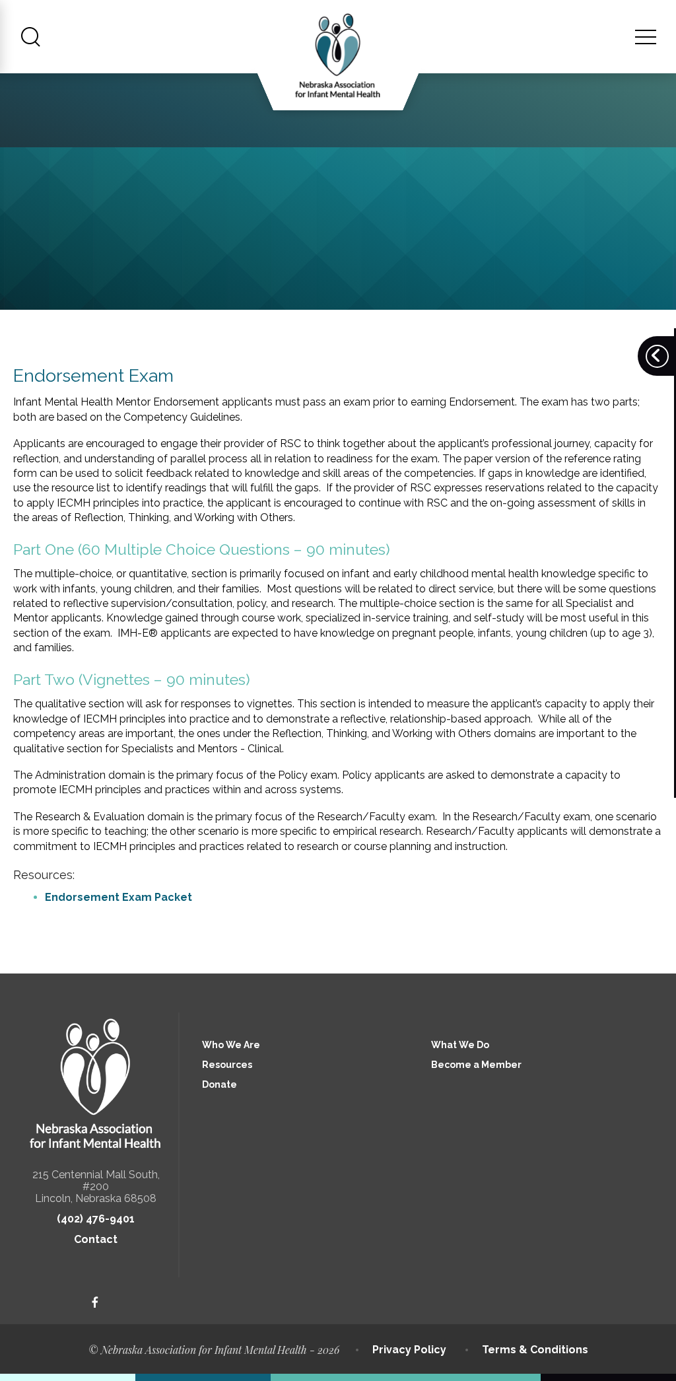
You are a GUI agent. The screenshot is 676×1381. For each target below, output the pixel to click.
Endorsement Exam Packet (118, 897)
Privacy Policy (409, 1349)
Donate (219, 1084)
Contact (96, 1239)
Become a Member (476, 1064)
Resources (227, 1064)
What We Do (460, 1045)
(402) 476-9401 (96, 1219)
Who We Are (231, 1045)
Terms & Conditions (535, 1349)
